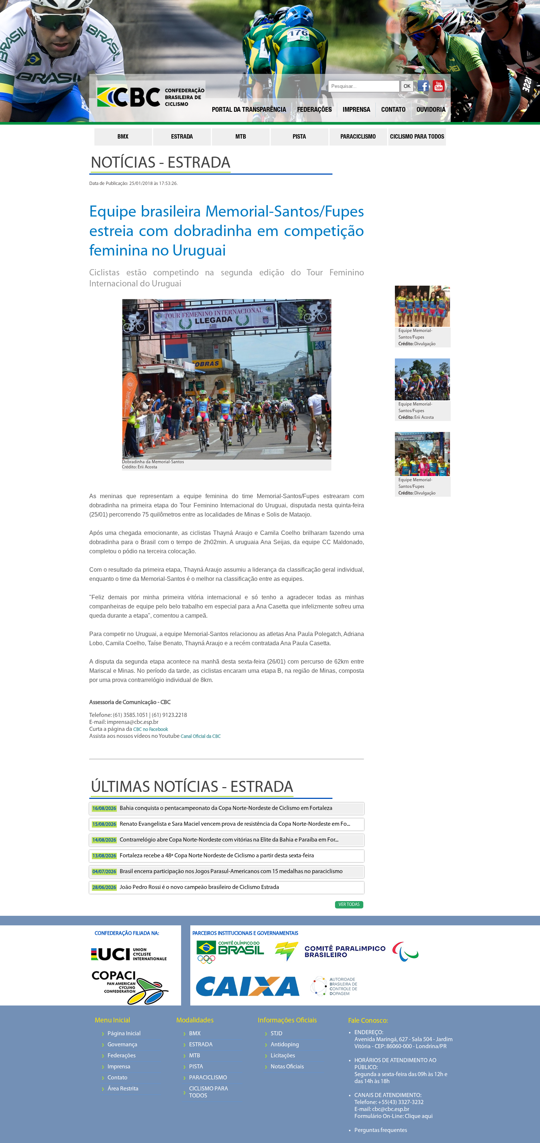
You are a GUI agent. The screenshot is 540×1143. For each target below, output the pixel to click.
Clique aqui (418, 1116)
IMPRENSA (356, 110)
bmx (123, 137)
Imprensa (119, 1067)
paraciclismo (358, 137)
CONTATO (393, 110)
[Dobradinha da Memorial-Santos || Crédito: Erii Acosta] (226, 382)
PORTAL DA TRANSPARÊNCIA (249, 110)
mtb (240, 137)
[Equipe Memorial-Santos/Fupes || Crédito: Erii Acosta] (422, 399)
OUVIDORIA (431, 110)
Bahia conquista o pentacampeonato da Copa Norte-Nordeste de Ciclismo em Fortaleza (212, 808)
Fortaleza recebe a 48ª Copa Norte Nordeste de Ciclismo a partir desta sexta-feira (203, 856)
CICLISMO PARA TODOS (208, 1092)
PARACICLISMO (208, 1078)
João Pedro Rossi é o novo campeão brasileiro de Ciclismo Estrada (186, 887)
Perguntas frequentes (380, 1130)
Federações (122, 1056)
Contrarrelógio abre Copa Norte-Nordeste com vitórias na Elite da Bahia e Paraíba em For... (215, 840)
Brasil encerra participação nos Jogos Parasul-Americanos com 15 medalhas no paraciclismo (218, 872)
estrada (182, 137)
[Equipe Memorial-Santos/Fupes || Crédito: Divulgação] (422, 325)
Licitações (283, 1056)
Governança (122, 1045)
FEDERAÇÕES (314, 110)
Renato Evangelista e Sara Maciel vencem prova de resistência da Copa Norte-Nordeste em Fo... (221, 824)
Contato (117, 1078)
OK (407, 86)
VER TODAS (349, 905)
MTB (194, 1056)
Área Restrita (123, 1089)
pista (299, 137)
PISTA (196, 1067)
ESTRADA (201, 1045)
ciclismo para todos (417, 137)
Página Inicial (124, 1034)
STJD (276, 1034)
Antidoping (285, 1045)
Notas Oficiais (287, 1067)
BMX (195, 1034)
